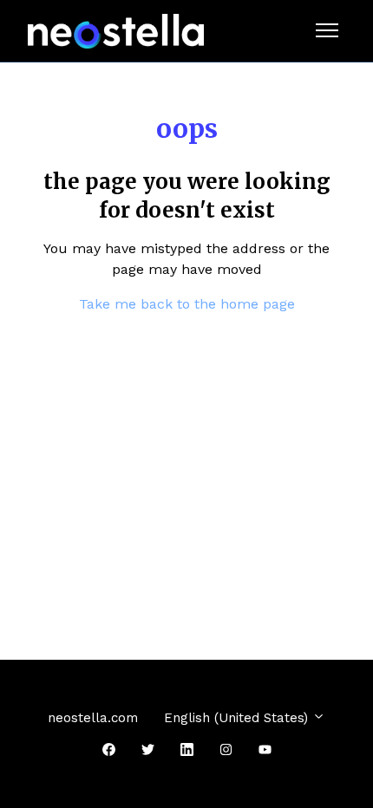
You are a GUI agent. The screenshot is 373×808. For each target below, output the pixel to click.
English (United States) (238, 718)
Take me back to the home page (187, 304)
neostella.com (93, 718)
